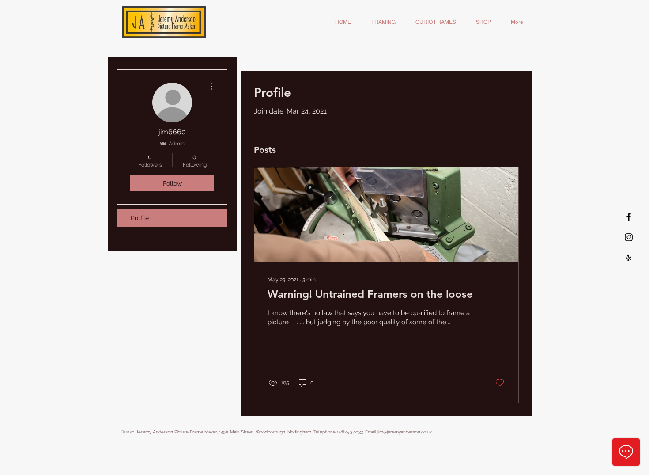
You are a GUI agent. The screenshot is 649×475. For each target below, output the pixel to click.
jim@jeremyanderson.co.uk (404, 431)
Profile (140, 217)
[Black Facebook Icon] (628, 217)
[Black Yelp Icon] (628, 257)
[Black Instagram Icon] (628, 237)
